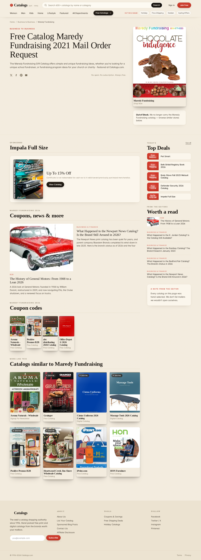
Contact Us (62, 528)
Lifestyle (51, 13)
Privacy (188, 555)
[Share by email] (26, 75)
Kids (31, 13)
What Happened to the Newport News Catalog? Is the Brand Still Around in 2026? (107, 232)
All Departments (80, 13)
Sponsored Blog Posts (67, 524)
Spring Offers (183, 13)
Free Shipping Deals (113, 520)
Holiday (144, 13)
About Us (61, 516)
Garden (171, 13)
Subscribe (53, 538)
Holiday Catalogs (112, 524)
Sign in (171, 5)
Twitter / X (156, 520)
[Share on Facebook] (16, 75)
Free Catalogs (102, 13)
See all (188, 143)
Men (23, 13)
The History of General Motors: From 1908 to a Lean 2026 (40, 280)
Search (156, 5)
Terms (179, 555)
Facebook (155, 516)
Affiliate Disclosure (66, 532)
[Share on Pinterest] (21, 75)
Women (13, 13)
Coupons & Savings (113, 516)
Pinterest (155, 528)
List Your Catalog (65, 520)
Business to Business (26, 22)
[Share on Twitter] (11, 75)
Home (40, 13)
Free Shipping (157, 13)
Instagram (156, 524)
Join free (184, 5)
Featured (64, 13)
